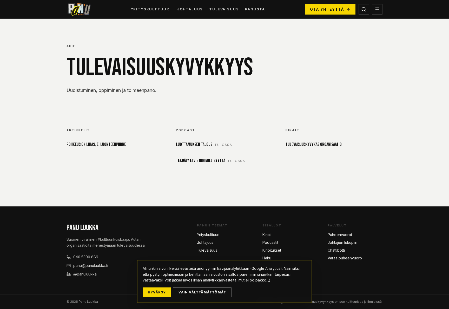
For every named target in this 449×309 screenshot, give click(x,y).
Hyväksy (157, 292)
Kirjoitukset (271, 250)
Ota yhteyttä (327, 9)
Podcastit (270, 242)
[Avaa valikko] (377, 9)
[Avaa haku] (364, 9)
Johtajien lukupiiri (342, 242)
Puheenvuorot (340, 234)
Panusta (255, 9)
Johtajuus (190, 9)
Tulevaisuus (224, 9)
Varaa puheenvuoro (345, 258)
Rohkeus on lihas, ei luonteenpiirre (96, 144)
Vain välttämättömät (202, 292)
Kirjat (266, 234)
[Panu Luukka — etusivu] (79, 9)
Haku (266, 258)
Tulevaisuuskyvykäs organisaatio (314, 144)
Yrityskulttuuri (151, 9)
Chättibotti (336, 250)
